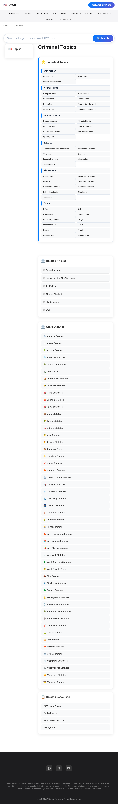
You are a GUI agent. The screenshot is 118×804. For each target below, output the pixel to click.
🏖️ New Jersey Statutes (55, 541)
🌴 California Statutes (54, 364)
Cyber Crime (83, 214)
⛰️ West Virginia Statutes (56, 668)
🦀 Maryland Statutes (54, 470)
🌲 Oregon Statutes (53, 590)
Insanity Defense (50, 159)
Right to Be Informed (87, 104)
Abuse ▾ (29, 13)
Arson (64, 13)
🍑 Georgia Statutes (53, 400)
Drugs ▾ (49, 19)
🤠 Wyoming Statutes (54, 682)
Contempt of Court (86, 181)
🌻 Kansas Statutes (53, 442)
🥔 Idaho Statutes (52, 414)
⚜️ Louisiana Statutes (54, 456)
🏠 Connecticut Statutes (55, 378)
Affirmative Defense (86, 149)
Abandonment (14, 13)
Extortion (82, 225)
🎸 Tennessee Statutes (55, 625)
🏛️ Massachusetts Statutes (57, 477)
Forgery (46, 230)
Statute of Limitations (52, 82)
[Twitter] (59, 768)
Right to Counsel (85, 126)
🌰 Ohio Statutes (51, 576)
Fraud (80, 230)
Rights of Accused (52, 115)
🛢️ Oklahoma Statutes (54, 583)
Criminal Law (49, 71)
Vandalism (47, 197)
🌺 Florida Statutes (53, 392)
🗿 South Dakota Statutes (56, 618)
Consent (81, 154)
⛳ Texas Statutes (52, 632)
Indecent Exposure (86, 187)
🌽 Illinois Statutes (52, 421)
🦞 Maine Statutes (52, 463)
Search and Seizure (51, 131)
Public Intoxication (51, 192)
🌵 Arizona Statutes (53, 350)
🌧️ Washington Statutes (55, 661)
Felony (46, 203)
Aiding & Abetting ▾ (46, 13)
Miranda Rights (84, 121)
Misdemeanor (50, 170)
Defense (47, 143)
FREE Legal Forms (52, 706)
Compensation (49, 93)
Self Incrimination (85, 131)
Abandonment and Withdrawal (56, 149)
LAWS (6, 26)
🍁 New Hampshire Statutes (57, 534)
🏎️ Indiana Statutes (53, 428)
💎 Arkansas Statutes (54, 357)
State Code (83, 76)
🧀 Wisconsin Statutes (54, 675)
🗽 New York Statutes (54, 555)
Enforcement (83, 93)
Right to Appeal (49, 126)
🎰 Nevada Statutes (53, 527)
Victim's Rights (50, 88)
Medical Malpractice (54, 720)
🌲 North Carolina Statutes (57, 562)
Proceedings (83, 99)
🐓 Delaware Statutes (54, 385)
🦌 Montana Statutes (54, 512)
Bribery (46, 181)
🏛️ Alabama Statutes (53, 336)
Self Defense (49, 164)
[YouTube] (69, 768)
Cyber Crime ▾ (104, 13)
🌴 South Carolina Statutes (57, 611)
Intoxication (83, 159)
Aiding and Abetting (86, 176)
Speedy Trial (48, 109)
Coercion (47, 154)
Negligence (49, 727)
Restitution (47, 104)
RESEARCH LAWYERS (101, 5)
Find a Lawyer (50, 713)
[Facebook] (49, 768)
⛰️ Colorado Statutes (54, 371)
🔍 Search (103, 38)
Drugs (80, 219)
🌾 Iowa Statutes (52, 435)
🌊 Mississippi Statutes (55, 498)
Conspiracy (48, 214)
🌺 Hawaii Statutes (53, 407)
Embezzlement (49, 225)
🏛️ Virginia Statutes (53, 653)
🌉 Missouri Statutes (53, 505)
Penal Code (48, 76)
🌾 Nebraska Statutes (54, 519)
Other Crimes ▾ (65, 19)
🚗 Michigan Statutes (54, 484)
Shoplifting (82, 192)
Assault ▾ (76, 13)
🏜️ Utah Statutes (52, 639)
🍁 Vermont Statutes (53, 646)
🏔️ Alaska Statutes (52, 343)
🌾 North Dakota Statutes (56, 569)
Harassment (48, 99)
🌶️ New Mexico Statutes (55, 548)
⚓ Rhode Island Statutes (56, 604)
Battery (89, 13)
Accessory (48, 176)
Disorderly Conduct (51, 187)
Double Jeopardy (50, 121)
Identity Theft (84, 235)
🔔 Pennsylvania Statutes (56, 597)
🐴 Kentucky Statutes (54, 449)
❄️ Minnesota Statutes (54, 491)
